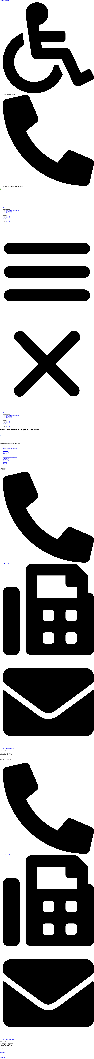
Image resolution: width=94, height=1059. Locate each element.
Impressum (2, 1052)
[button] (47, 317)
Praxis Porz (8, 217)
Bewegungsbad (9, 211)
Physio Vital (5, 207)
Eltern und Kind (6, 452)
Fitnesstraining (9, 212)
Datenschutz (2, 1057)
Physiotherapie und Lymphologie (10, 448)
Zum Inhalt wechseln (4, 0)
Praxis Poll (8, 216)
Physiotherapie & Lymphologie (12, 210)
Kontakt (4, 218)
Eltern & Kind (9, 214)
